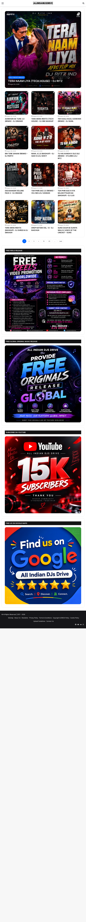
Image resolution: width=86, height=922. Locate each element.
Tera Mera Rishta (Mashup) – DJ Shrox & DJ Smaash (16, 230)
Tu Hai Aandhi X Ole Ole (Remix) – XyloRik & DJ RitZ (69, 156)
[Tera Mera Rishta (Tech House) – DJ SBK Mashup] (43, 103)
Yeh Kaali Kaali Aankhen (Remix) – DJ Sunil (69, 120)
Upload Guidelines (39, 621)
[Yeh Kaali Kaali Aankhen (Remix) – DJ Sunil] (69, 103)
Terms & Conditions (45, 618)
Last (60, 241)
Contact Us (50, 621)
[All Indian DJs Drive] (43, 3)
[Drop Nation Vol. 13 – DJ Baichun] (43, 212)
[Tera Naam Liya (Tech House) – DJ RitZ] (43, 49)
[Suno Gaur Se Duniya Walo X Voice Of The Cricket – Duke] (69, 212)
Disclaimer (25, 618)
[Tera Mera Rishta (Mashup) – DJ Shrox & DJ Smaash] (16, 212)
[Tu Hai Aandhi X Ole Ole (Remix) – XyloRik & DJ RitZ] (69, 137)
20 (49, 241)
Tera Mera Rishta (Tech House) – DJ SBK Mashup (42, 120)
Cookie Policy (74, 618)
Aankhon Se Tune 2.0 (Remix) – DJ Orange (14, 120)
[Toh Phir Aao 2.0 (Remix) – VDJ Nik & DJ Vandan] (43, 174)
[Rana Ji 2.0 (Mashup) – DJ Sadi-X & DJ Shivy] (43, 137)
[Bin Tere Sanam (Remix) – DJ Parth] (16, 137)
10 (43, 241)
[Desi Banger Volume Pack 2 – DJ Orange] (16, 174)
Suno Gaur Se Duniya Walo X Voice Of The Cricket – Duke (67, 230)
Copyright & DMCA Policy (61, 618)
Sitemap (10, 618)
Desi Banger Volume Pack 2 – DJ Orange (14, 192)
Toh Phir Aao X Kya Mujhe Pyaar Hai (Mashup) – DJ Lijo (66, 193)
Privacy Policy (33, 618)
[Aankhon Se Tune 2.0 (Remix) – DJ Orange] (16, 103)
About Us (17, 618)
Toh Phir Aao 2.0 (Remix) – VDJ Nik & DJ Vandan (43, 192)
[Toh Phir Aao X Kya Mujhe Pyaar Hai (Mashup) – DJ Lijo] (69, 174)
